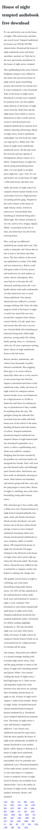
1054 (13, 815)
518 (5, 821)
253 (25, 808)
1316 (32, 802)
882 (12, 827)
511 (5, 805)
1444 (18, 821)
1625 (5, 815)
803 (5, 811)
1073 (12, 808)
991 (19, 827)
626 (20, 815)
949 (5, 808)
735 (33, 815)
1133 (19, 805)
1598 (27, 818)
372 (19, 811)
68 (17, 824)
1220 (32, 811)
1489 (12, 811)
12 (5, 824)
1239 (26, 827)
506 (10, 824)
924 (29, 824)
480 (25, 802)
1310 (33, 805)
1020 (27, 815)
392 (25, 811)
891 (5, 818)
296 (33, 821)
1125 (5, 802)
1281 (19, 818)
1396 (5, 827)
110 (19, 802)
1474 (36, 824)
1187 (12, 818)
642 (11, 821)
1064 (32, 808)
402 (12, 802)
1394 (12, 805)
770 (23, 824)
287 (33, 818)
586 (19, 808)
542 (26, 805)
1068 (26, 821)
